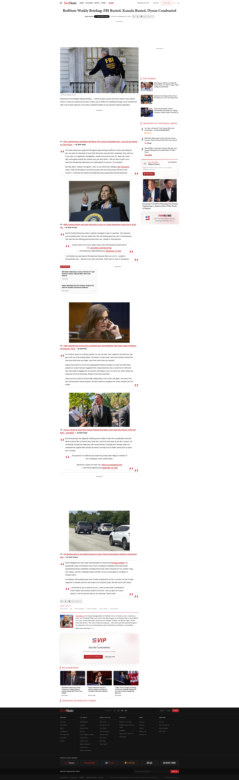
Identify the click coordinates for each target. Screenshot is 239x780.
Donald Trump (84, 728)
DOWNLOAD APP (143, 3)
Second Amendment (85, 750)
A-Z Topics (83, 717)
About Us (141, 722)
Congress (82, 725)
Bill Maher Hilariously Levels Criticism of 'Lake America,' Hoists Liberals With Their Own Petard (72, 690)
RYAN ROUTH (114, 608)
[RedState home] (66, 710)
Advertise (141, 725)
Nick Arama (65, 695)
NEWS (82, 3)
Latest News (63, 725)
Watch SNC (162, 731)
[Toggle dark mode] (178, 3)
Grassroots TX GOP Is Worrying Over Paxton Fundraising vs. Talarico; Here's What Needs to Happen (160, 206)
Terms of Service (64, 777)
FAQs (168, 710)
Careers (141, 728)
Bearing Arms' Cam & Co (127, 733)
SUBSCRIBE (166, 3)
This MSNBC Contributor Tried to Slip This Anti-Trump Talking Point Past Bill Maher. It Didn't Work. (161, 150)
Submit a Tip (142, 731)
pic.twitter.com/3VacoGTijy (101, 248)
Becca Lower (91, 695)
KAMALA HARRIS (92, 608)
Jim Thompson (123, 167)
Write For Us (142, 734)
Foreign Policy (84, 737)
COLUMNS (89, 3)
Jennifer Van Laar (105, 725)
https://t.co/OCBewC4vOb (112, 465)
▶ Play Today (148, 174)
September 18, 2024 (110, 468)
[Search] (174, 3)
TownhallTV (63, 737)
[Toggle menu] (61, 3)
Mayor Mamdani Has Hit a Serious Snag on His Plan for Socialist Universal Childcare (97, 689)
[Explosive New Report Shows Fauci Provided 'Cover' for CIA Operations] (147, 99)
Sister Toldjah (103, 744)
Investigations (64, 731)
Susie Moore (89, 16)
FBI (71, 608)
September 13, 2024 (113, 251)
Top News (63, 722)
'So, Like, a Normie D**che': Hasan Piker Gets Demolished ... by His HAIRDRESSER (159, 129)
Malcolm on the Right (126, 722)
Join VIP (175, 710)
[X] (114, 710)
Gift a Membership (164, 725)
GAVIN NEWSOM (79, 608)
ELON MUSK (63, 608)
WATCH (97, 3)
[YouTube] (125, 710)
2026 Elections (84, 722)
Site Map (101, 777)
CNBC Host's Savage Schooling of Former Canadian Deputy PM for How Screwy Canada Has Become (125, 690)
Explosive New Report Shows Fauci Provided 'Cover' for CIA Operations (166, 97)
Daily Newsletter (163, 728)
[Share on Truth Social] (137, 16)
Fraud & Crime (84, 741)
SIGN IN (156, 3)
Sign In (162, 710)
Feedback (81, 777)
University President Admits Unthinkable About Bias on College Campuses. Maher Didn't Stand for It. (166, 110)
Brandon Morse (104, 734)
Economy (82, 731)
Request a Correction (91, 777)
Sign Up (174, 771)
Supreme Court (84, 747)
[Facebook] (122, 710)
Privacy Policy (73, 777)
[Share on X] (133, 16)
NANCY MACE (103, 608)
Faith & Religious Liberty (86, 734)
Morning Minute (64, 734)
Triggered (122, 730)
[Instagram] (118, 710)
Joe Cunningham (105, 731)
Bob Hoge (102, 741)
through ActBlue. (118, 563)
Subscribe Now (110, 656)
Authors (62, 741)
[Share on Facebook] (141, 16)
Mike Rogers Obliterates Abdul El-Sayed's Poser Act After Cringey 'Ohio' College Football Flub (166, 85)
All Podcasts (123, 736)
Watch (62, 728)
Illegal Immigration (85, 744)
